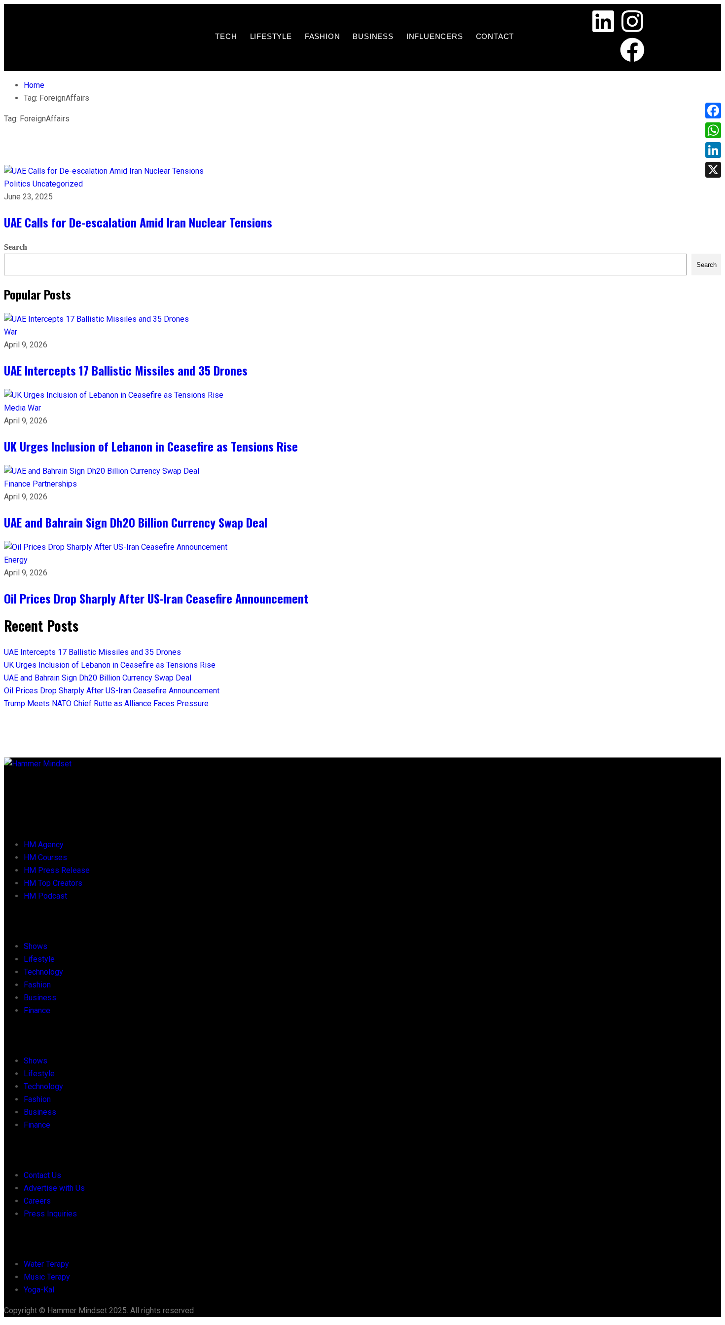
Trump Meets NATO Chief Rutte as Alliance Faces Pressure (106, 703)
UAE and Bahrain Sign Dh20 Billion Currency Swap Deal (135, 522)
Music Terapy (47, 1277)
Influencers (434, 36)
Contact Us (42, 1175)
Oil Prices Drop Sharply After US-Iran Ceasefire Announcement (156, 598)
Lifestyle (271, 36)
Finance (18, 484)
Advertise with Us (54, 1188)
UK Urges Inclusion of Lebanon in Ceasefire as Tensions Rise (151, 446)
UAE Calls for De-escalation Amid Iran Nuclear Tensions (138, 222)
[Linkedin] (603, 23)
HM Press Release (57, 870)
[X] (713, 170)
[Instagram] (632, 23)
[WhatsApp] (713, 130)
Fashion (322, 36)
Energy (16, 560)
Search (15, 247)
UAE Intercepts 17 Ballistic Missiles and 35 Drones (126, 370)
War (10, 332)
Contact (495, 36)
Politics (18, 184)
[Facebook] (632, 52)
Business (373, 36)
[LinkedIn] (713, 150)
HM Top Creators (53, 883)
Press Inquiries (50, 1213)
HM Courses (45, 857)
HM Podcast (45, 896)
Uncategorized (58, 184)
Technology (43, 972)
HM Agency (44, 844)
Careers (37, 1201)
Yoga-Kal (39, 1289)
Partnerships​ (55, 484)
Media (16, 408)
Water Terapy (46, 1264)
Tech (226, 36)
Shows (35, 946)
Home (34, 85)
